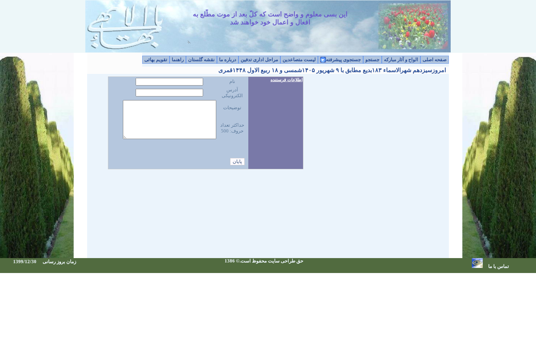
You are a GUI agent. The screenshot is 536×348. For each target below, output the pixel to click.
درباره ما (227, 59)
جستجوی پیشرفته (343, 59)
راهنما (178, 59)
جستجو (372, 59)
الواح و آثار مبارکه (401, 59)
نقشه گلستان (201, 59)
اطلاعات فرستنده (287, 79)
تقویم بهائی (155, 59)
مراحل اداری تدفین (259, 59)
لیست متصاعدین (299, 59)
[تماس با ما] (477, 266)
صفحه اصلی (435, 59)
